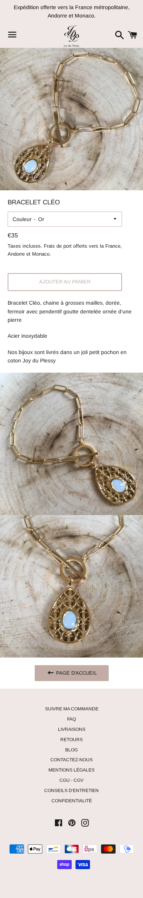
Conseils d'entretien (71, 790)
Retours (71, 739)
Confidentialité (71, 800)
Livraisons (71, 729)
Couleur (22, 219)
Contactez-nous (71, 759)
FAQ (71, 719)
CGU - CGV (71, 780)
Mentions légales (71, 770)
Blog (71, 750)
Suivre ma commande (71, 708)
